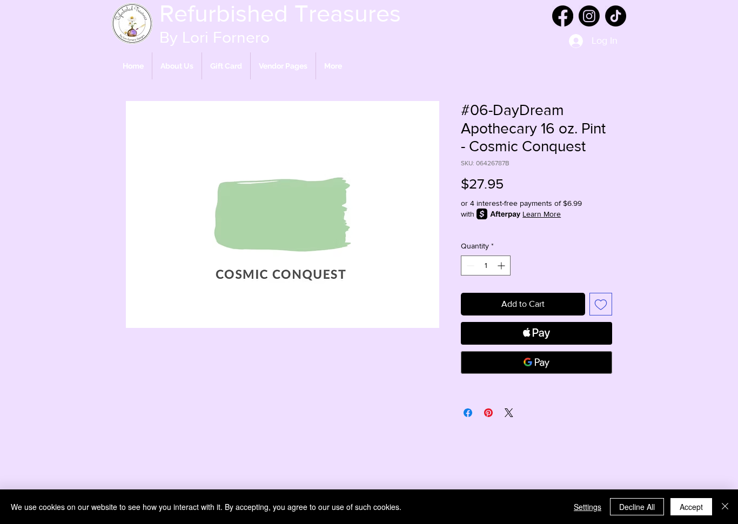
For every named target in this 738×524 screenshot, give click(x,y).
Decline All (637, 506)
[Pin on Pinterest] (488, 412)
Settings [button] (587, 506)
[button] (283, 65)
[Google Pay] (536, 362)
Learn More (541, 214)
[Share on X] (508, 412)
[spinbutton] (485, 265)
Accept (691, 506)
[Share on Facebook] (467, 412)
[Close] (725, 506)
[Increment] (502, 265)
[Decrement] (469, 265)
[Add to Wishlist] (600, 304)
